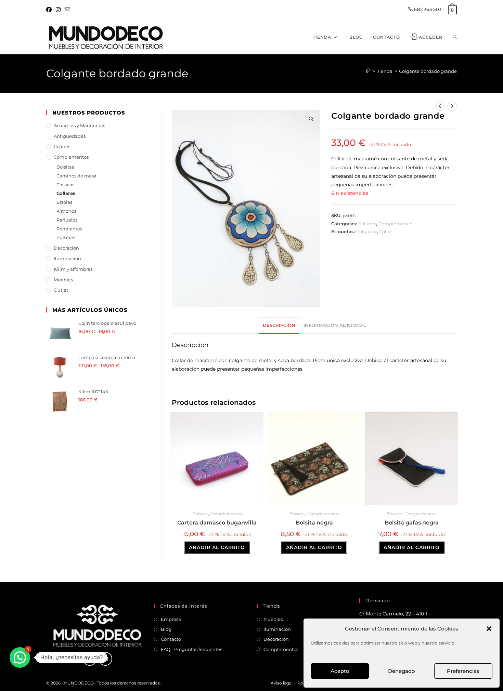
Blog (166, 629)
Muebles (63, 279)
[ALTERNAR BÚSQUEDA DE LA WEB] (455, 37)
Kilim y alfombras (73, 269)
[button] (489, 628)
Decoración (66, 248)
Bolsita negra (314, 522)
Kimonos (66, 211)
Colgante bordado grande (428, 71)
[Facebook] (50, 9)
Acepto (340, 671)
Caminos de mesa (76, 175)
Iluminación (67, 258)
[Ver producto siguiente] (452, 106)
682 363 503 (427, 9)
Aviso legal (282, 683)
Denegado (401, 671)
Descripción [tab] (279, 325)
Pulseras (65, 237)
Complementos (395, 223)
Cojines (62, 146)
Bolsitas (200, 513)
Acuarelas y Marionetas (79, 125)
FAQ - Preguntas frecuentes (191, 649)
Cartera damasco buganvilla (217, 522)
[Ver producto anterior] (440, 106)
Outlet (61, 290)
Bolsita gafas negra (412, 522)
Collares (367, 223)
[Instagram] (58, 9)
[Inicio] (368, 71)
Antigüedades (70, 136)
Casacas (65, 184)
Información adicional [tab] (335, 325)
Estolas (64, 202)
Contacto (171, 639)
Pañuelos (66, 220)
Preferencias (463, 671)
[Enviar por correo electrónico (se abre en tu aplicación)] (67, 9)
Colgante (366, 231)
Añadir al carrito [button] (217, 547)
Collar (385, 231)
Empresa (171, 619)
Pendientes (69, 228)
